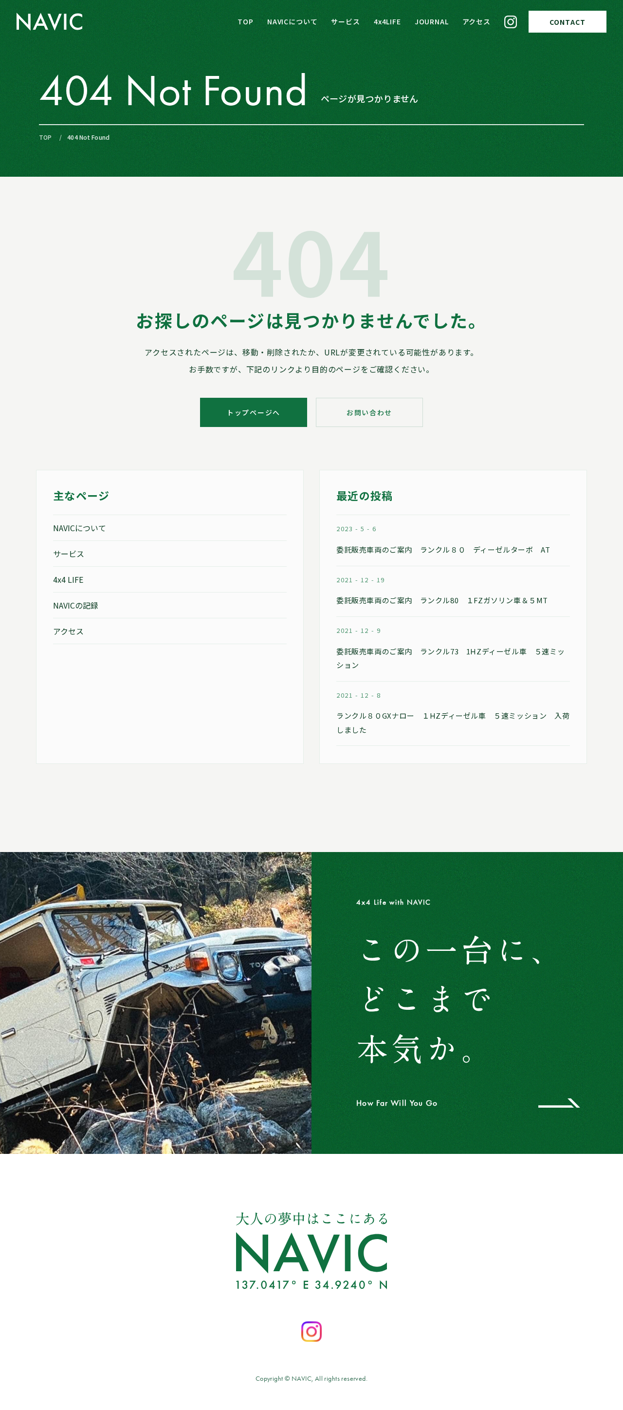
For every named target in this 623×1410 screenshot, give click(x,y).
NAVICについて (292, 21)
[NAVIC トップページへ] (49, 22)
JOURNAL (432, 21)
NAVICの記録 (75, 605)
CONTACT (568, 22)
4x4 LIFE (68, 579)
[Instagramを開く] (311, 1331)
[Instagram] (510, 22)
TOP (246, 21)
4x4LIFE (387, 21)
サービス (345, 21)
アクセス (476, 21)
